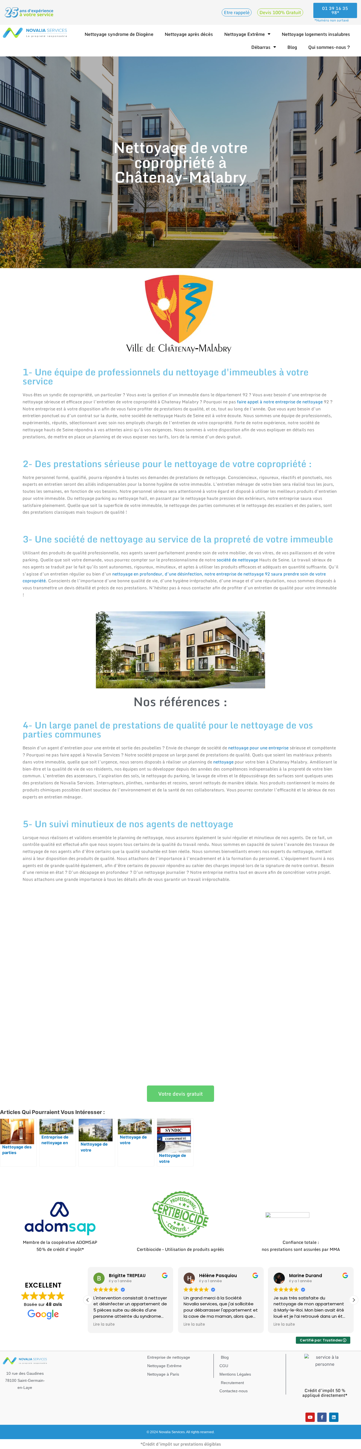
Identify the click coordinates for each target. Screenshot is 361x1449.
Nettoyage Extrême (244, 34)
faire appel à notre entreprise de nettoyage (280, 401)
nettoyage (223, 761)
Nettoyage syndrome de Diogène (119, 34)
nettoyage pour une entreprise (258, 747)
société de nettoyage (237, 559)
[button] (353, 1300)
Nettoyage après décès (189, 34)
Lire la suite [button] (104, 1324)
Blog (292, 47)
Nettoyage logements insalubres (316, 34)
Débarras (260, 47)
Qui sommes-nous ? (329, 47)
